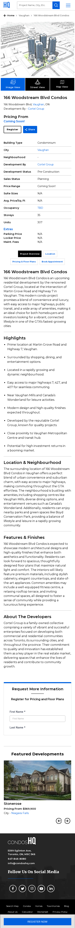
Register (12, 129)
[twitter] (22, 888)
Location (50, 254)
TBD (40, 208)
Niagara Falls (20, 813)
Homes (38, 906)
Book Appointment (52, 261)
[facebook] (13, 888)
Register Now (37, 921)
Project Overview (30, 254)
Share (31, 129)
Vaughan (24, 15)
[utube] (41, 888)
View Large (68, 27)
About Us (12, 911)
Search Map (12, 906)
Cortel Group (36, 108)
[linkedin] (50, 888)
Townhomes (53, 906)
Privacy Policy (60, 911)
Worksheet (42, 911)
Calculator (27, 911)
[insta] (31, 888)
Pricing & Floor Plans (24, 261)
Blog (66, 906)
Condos (27, 906)
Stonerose (12, 804)
